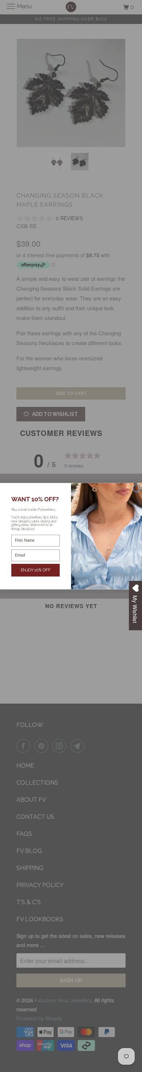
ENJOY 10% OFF (36, 569)
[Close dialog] (137, 487)
